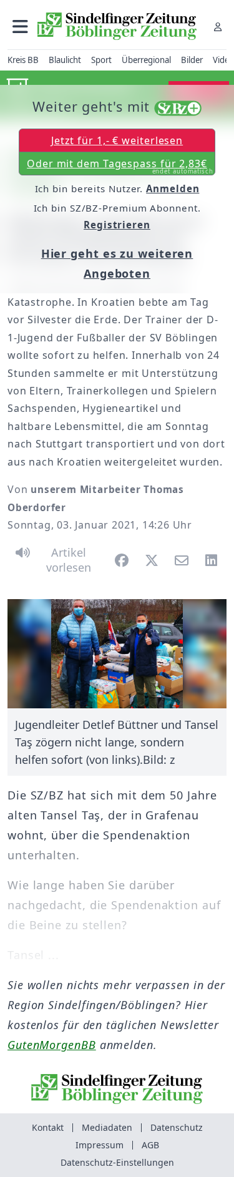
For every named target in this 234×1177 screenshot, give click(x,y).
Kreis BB (23, 60)
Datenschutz (176, 1127)
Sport (101, 60)
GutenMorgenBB (51, 1044)
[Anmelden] (218, 26)
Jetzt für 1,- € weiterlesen (117, 140)
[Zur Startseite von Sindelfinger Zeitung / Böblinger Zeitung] (117, 26)
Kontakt (48, 1127)
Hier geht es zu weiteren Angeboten (117, 263)
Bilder (192, 60)
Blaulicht (65, 60)
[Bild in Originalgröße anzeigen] (117, 654)
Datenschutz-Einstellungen (117, 1162)
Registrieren (117, 224)
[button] (20, 26)
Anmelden (172, 188)
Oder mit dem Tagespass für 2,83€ (120, 166)
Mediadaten (107, 1127)
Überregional (146, 60)
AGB (150, 1145)
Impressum (100, 1145)
